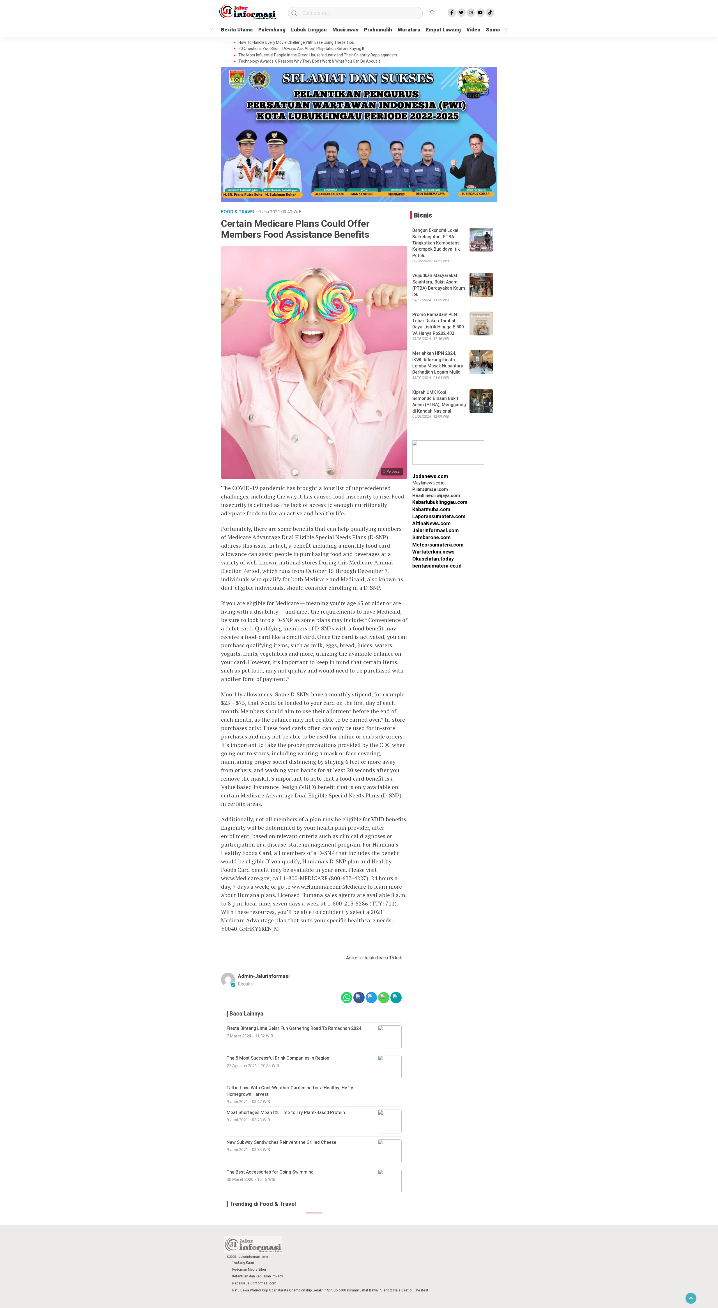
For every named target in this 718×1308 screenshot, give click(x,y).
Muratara (409, 30)
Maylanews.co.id (428, 483)
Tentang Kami (243, 1262)
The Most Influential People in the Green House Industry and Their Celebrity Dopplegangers (317, 55)
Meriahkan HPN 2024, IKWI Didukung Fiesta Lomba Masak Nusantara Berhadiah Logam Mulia (437, 363)
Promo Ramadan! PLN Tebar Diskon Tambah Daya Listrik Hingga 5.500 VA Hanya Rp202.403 (438, 324)
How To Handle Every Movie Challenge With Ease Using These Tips (296, 42)
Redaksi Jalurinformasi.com (254, 1283)
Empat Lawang (443, 30)
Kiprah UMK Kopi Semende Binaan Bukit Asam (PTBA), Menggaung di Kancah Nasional (439, 402)
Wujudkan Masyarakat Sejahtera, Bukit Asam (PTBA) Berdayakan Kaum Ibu (438, 285)
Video (473, 30)
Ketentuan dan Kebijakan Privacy (257, 1276)
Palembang (272, 30)
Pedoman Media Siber (249, 1269)
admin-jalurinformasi (264, 976)
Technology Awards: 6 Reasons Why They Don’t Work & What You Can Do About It (309, 61)
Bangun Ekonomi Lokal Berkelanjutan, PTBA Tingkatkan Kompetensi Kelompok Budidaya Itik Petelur (436, 243)
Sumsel (495, 30)
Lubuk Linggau (309, 30)
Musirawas (345, 30)
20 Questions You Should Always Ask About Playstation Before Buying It (301, 49)
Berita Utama (237, 30)
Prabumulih (378, 30)
